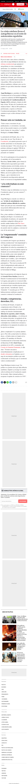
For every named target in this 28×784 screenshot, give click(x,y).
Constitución (4, 141)
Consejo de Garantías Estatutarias (10, 347)
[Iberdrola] (21, 9)
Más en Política (7, 612)
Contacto (4, 743)
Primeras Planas (6, 703)
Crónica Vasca (5, 717)
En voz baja (4, 706)
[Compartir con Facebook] (2, 382)
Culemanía (4, 719)
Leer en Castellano (4, 6)
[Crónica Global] (8, 4)
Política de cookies (6, 750)
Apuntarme (22, 501)
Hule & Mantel (5, 729)
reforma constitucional (7, 64)
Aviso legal (4, 740)
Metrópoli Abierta (6, 715)
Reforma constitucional (9, 53)
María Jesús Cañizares (6, 56)
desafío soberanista (6, 354)
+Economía (4, 699)
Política (4, 684)
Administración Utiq (7, 759)
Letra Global (5, 722)
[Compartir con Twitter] (5, 382)
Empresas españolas (7, 755)
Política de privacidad (7, 747)
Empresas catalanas (7, 752)
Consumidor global (7, 727)
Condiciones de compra (8, 757)
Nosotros (4, 738)
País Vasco (21, 223)
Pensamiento (5, 694)
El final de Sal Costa (10, 1)
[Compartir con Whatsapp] (7, 382)
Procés (17, 53)
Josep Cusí (17, 1)
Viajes (3, 696)
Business (4, 687)
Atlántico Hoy (5, 724)
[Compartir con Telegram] (10, 382)
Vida (3, 689)
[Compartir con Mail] (13, 382)
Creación (4, 691)
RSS (2, 745)
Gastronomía (5, 701)
